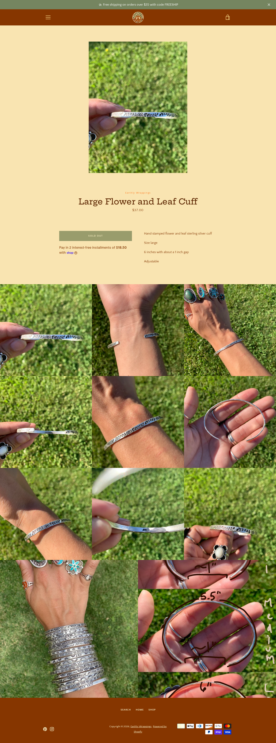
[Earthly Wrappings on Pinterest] (45, 729)
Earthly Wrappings (141, 726)
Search (126, 709)
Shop (152, 709)
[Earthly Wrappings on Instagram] (52, 729)
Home (140, 709)
